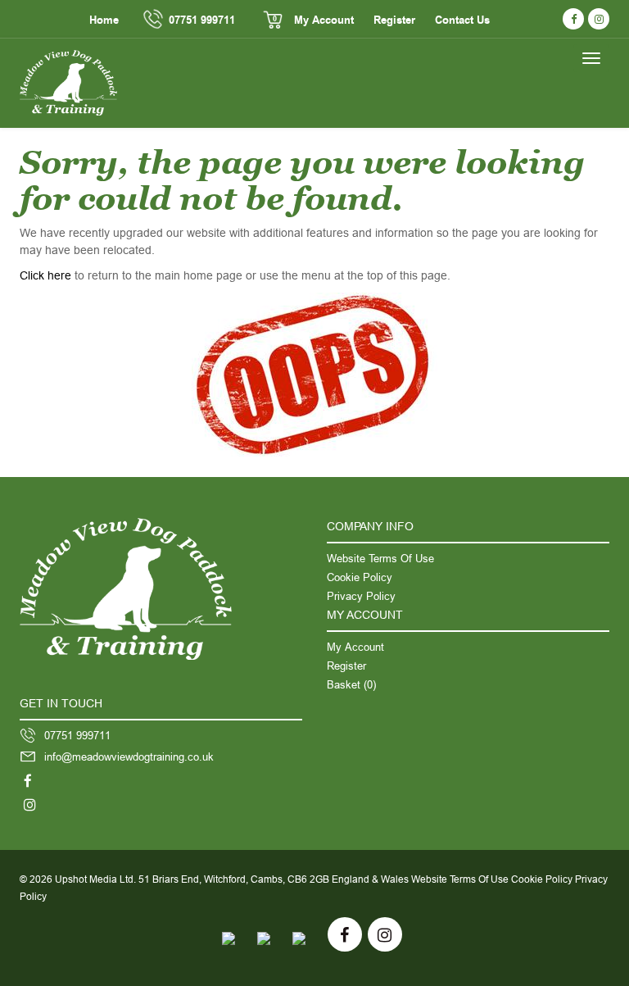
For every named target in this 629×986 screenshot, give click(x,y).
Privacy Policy (361, 595)
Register (394, 20)
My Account (324, 20)
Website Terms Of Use (380, 558)
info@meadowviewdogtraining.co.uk (129, 756)
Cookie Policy (359, 577)
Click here (45, 275)
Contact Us (462, 20)
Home (104, 20)
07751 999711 (202, 20)
